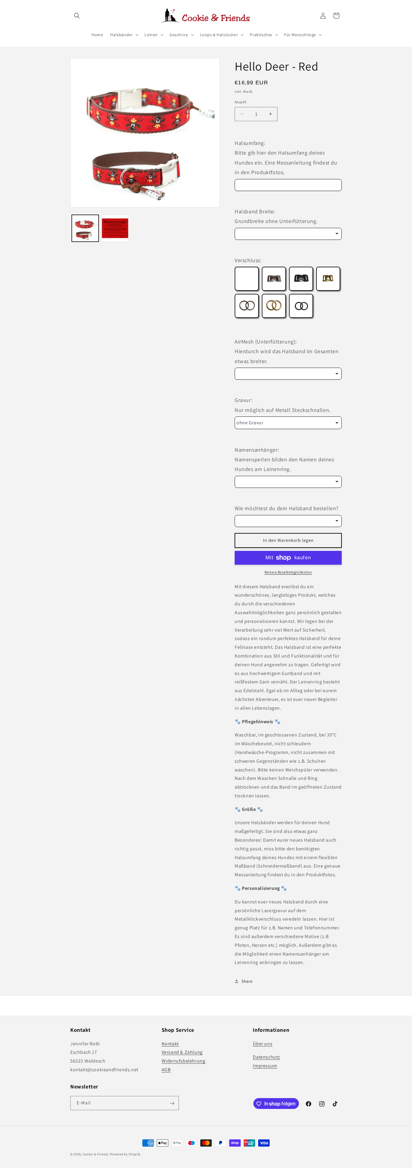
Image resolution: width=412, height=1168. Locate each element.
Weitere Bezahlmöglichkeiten (288, 572)
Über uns (262, 1043)
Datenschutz (266, 1057)
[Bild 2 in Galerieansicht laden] (115, 228)
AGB (166, 1069)
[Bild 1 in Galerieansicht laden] (85, 228)
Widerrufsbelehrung (183, 1061)
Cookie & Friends (96, 1154)
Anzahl (240, 102)
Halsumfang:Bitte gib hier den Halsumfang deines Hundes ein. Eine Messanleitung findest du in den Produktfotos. (286, 158)
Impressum (265, 1066)
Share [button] (247, 981)
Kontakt (170, 1043)
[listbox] (288, 234)
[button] (77, 15)
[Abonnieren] (172, 1103)
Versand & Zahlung (182, 1052)
